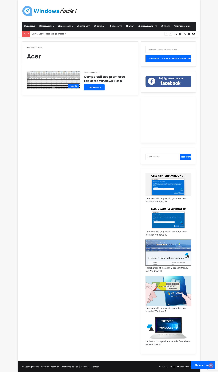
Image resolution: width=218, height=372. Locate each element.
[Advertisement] (139, 9)
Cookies (85, 366)
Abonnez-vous (202, 365)
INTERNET (84, 26)
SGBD (131, 26)
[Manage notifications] (211, 365)
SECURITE (116, 26)
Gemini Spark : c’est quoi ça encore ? (49, 34)
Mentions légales (70, 366)
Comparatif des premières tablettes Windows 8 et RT (104, 79)
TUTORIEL (47, 26)
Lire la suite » (94, 87)
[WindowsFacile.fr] (49, 11)
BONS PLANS (183, 26)
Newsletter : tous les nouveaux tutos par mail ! (170, 58)
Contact (95, 366)
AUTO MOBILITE (148, 26)
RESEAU (101, 26)
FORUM (31, 26)
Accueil (32, 47)
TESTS (166, 26)
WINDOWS (65, 26)
